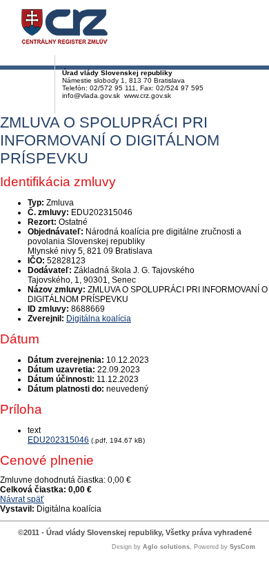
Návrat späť (22, 499)
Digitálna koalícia (98, 318)
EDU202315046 (58, 440)
